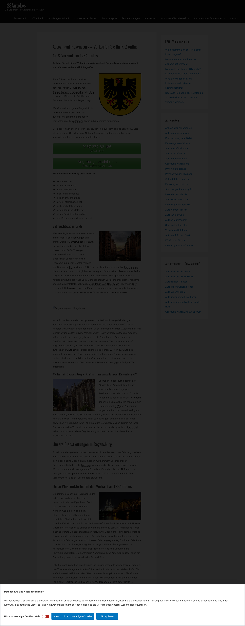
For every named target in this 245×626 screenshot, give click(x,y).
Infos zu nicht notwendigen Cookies (73, 616)
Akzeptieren (107, 616)
